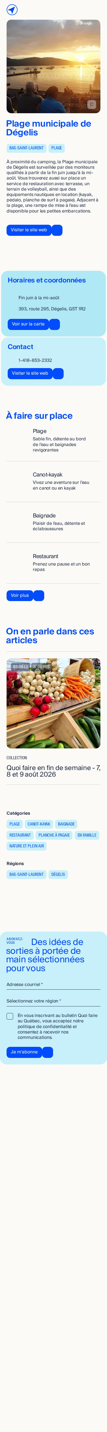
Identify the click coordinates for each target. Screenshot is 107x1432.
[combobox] (53, 1001)
